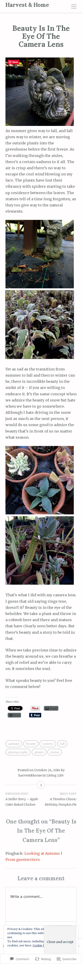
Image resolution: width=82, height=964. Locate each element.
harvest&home (30, 775)
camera (47, 743)
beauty (31, 743)
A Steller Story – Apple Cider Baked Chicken (21, 799)
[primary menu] (74, 7)
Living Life (55, 775)
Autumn (13, 743)
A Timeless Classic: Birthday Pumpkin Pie (61, 799)
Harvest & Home (27, 4)
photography (18, 752)
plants (39, 752)
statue (54, 752)
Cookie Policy (42, 945)
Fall (62, 743)
